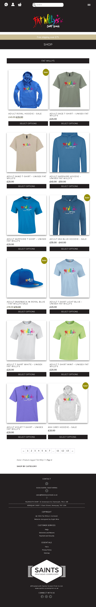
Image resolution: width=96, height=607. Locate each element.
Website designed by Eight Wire (46, 519)
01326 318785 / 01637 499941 (46, 488)
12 (63, 450)
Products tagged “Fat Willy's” (34, 460)
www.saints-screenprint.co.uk (46, 588)
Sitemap (47, 553)
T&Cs (47, 547)
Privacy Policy (47, 550)
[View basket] (19, 4)
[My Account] (13, 4)
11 (58, 450)
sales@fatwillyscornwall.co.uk (46, 495)
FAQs (46, 529)
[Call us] (6, 4)
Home (19, 460)
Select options (28, 123)
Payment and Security (46, 536)
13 (67, 450)
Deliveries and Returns (46, 533)
